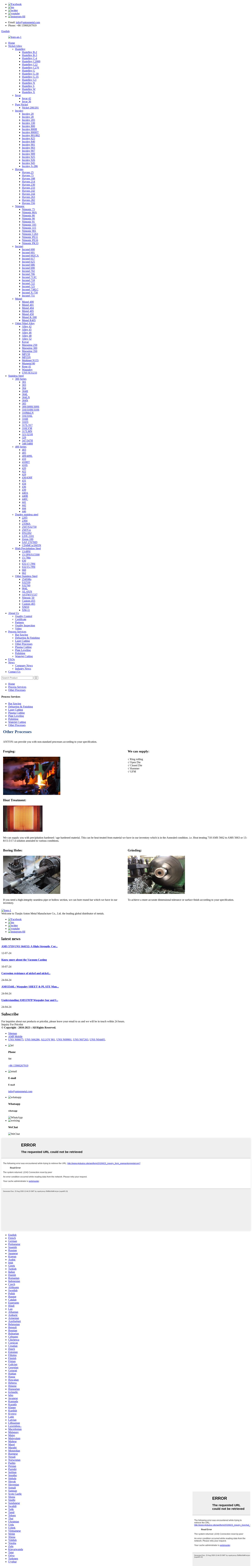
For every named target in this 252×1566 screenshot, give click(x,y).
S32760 (26, 585)
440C (25, 499)
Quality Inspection (25, 625)
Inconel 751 (28, 295)
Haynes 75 (28, 175)
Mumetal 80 (28, 363)
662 (24, 573)
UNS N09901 (64, 1039)
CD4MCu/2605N (31, 545)
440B (25, 496)
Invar (18, 95)
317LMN (27, 431)
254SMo (26, 579)
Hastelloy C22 (30, 64)
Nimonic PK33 (30, 243)
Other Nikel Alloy (25, 323)
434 (24, 483)
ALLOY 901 (48, 1039)
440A (25, 492)
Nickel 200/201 (30, 107)
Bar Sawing (21, 634)
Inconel (19, 246)
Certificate (20, 619)
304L (25, 394)
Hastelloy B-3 (29, 55)
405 (24, 452)
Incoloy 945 (28, 163)
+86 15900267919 (18, 1065)
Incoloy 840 (28, 141)
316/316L (27, 415)
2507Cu (26, 529)
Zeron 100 (27, 539)
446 (24, 511)
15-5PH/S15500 (31, 554)
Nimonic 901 (29, 230)
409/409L (27, 455)
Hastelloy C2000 (31, 61)
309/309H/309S (30, 406)
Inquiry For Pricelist (12, 1024)
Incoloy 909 (28, 153)
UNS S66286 (32, 1039)
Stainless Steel (16, 375)
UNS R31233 (29, 372)
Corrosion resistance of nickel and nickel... (25, 973)
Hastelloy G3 (29, 79)
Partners (19, 622)
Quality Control (23, 616)
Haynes (19, 169)
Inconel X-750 (30, 292)
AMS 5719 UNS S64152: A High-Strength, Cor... (29, 946)
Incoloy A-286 (30, 166)
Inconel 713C (29, 277)
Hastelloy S (28, 86)
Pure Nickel (21, 104)
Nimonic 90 (28, 218)
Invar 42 (26, 98)
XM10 (25, 607)
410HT (26, 462)
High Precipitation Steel (28, 548)
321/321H (27, 434)
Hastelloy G (28, 70)
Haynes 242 (28, 190)
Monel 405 (28, 311)
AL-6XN (27, 591)
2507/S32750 (29, 526)
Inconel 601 (28, 252)
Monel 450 (28, 314)
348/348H (27, 443)
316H (25, 418)
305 (24, 403)
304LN (26, 397)
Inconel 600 (28, 249)
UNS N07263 (80, 1039)
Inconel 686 (28, 264)
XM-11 (26, 610)
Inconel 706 (28, 274)
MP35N (26, 357)
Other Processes (23, 643)
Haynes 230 (28, 184)
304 (24, 388)
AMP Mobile (15, 1036)
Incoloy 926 (28, 160)
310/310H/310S (30, 409)
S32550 (26, 582)
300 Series (20, 378)
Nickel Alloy (15, 46)
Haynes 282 (28, 200)
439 (24, 489)
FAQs (11, 659)
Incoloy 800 (28, 126)
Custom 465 (28, 603)
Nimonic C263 (30, 234)
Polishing (20, 653)
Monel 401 (28, 304)
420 (24, 468)
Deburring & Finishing (27, 637)
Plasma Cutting (23, 647)
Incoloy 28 (28, 116)
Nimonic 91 (28, 221)
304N (25, 400)
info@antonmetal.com (28, 22)
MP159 (26, 354)
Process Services (17, 631)
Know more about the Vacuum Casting (24, 959)
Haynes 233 (28, 187)
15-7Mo (26, 557)
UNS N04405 (97, 1039)
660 (24, 570)
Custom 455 (28, 600)
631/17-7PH (28, 563)
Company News (24, 665)
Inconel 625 (28, 261)
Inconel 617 (28, 258)
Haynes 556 (28, 203)
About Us (13, 613)
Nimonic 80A (29, 212)
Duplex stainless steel (26, 514)
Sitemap (12, 1033)
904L (25, 588)
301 (24, 381)
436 (24, 486)
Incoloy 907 (28, 150)
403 (24, 449)
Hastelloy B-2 (29, 52)
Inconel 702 (28, 271)
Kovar (25, 341)
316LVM (27, 428)
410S (25, 465)
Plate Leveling (23, 650)
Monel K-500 (29, 317)
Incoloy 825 (28, 138)
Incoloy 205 (28, 119)
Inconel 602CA (30, 255)
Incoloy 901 (28, 144)
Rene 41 (26, 366)
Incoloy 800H (29, 129)
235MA (26, 523)
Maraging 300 (29, 348)
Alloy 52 (27, 338)
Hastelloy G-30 (30, 73)
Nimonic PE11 (30, 237)
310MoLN (28, 412)
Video (18, 628)
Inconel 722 (28, 283)
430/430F (27, 477)
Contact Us (14, 671)
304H (25, 391)
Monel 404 (28, 308)
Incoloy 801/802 (31, 135)
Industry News (23, 668)
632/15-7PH (28, 566)
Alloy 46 (27, 332)
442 (24, 505)
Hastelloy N (28, 83)
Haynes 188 (28, 178)
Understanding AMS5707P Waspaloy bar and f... (29, 1000)
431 (24, 480)
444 (24, 508)
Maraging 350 (29, 351)
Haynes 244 (28, 193)
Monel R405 (29, 320)
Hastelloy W (28, 89)
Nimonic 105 (29, 224)
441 (24, 502)
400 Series (20, 446)
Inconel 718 (28, 280)
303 (24, 385)
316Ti (25, 422)
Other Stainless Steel (26, 576)
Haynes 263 (28, 197)
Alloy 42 (27, 326)
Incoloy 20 (28, 113)
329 (24, 437)
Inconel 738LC (30, 289)
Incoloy (19, 110)
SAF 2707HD (29, 542)
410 (24, 459)
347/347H (27, 440)
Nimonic (20, 206)
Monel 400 (28, 301)
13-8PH (26, 551)
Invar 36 (26, 101)
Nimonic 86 (28, 215)
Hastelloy (20, 49)
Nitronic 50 (28, 597)
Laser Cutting (22, 640)
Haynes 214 (28, 181)
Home (11, 42)
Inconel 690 (28, 267)
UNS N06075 (15, 1039)
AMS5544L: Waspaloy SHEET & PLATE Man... (30, 986)
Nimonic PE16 (30, 240)
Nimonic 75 (28, 209)
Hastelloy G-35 (30, 76)
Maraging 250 (29, 345)
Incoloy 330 (28, 123)
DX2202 (27, 533)
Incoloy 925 (28, 156)
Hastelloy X (28, 92)
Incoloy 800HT (30, 132)
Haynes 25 (28, 172)
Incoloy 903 (28, 147)
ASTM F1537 (29, 594)
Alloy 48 (27, 335)
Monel (18, 298)
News (11, 662)
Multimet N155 (30, 360)
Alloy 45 (27, 329)
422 (24, 471)
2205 (24, 517)
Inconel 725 (28, 286)
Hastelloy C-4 (29, 58)
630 (24, 560)
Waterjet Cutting (24, 656)
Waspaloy (27, 369)
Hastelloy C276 (30, 67)
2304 (24, 520)
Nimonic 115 (29, 227)
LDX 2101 (28, 536)
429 (24, 474)
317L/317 (27, 425)
